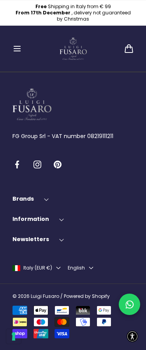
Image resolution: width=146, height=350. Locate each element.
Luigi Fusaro (45, 296)
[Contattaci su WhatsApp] (129, 304)
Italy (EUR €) (37, 268)
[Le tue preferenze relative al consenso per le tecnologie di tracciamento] (13, 336)
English (76, 268)
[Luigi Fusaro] (73, 48)
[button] (17, 48)
